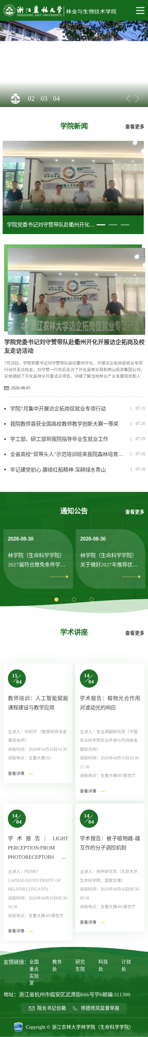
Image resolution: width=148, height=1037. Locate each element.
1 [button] (100, 227)
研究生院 (80, 965)
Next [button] (137, 98)
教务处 (57, 965)
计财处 (126, 965)
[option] (74, 64)
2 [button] (112, 227)
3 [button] (124, 227)
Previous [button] (128, 98)
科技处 (103, 965)
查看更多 (135, 126)
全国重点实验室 (34, 972)
